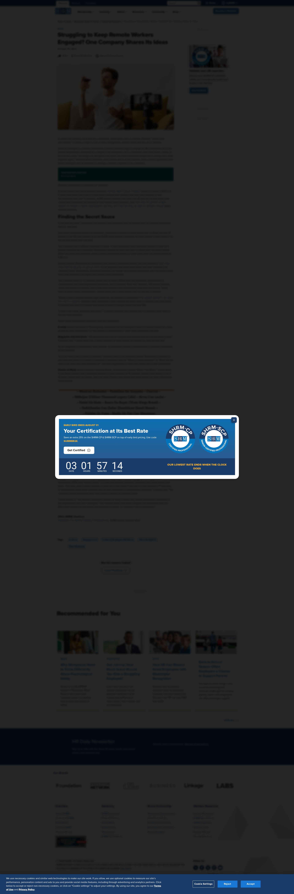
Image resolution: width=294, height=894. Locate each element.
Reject (227, 884)
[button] (79, 450)
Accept (251, 884)
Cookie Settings (203, 884)
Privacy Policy (27, 889)
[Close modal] (234, 420)
